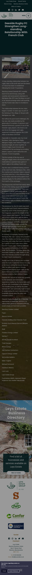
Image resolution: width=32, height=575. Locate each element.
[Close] (21, 570)
